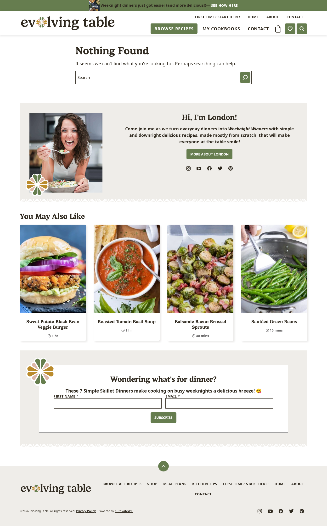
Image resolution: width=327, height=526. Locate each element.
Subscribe (163, 417)
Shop (152, 484)
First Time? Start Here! (217, 17)
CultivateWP (124, 511)
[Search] (302, 28)
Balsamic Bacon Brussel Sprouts (200, 324)
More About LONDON (209, 154)
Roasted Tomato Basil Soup (127, 321)
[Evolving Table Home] (68, 23)
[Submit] (245, 77)
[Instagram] (188, 168)
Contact (258, 29)
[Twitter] (220, 168)
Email (172, 396)
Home (253, 17)
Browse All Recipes (121, 484)
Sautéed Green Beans (274, 321)
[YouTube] (199, 168)
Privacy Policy (86, 511)
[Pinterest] (230, 168)
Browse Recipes (174, 29)
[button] (278, 28)
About (272, 17)
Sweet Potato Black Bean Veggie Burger (52, 324)
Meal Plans (174, 484)
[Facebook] (209, 168)
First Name (66, 396)
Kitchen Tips (204, 484)
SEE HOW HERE (224, 5)
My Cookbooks (221, 29)
